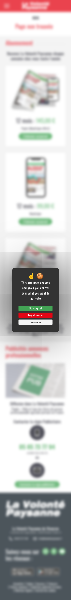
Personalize (35, 322)
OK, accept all (35, 308)
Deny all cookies (35, 315)
